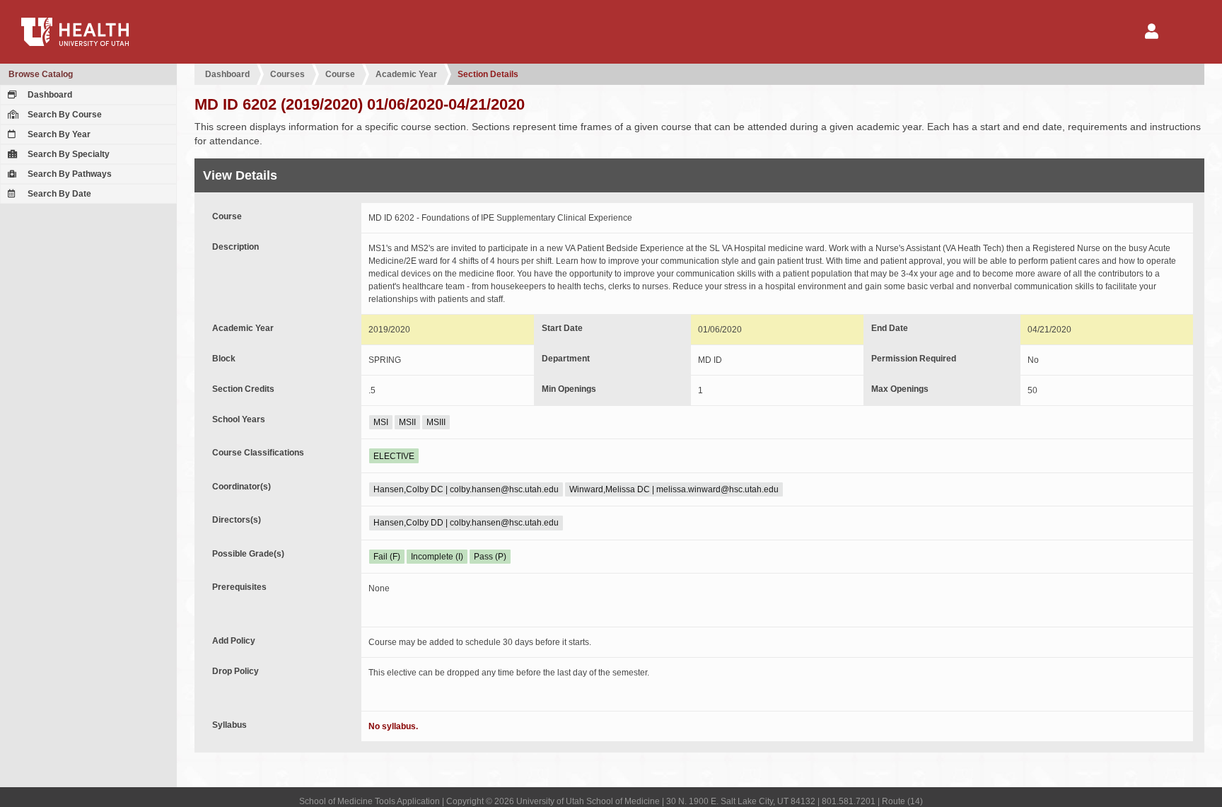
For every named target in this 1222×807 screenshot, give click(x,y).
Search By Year (58, 134)
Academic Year (406, 74)
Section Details (488, 74)
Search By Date (58, 194)
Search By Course (63, 115)
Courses (287, 74)
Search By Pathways (68, 174)
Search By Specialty (67, 154)
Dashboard (48, 95)
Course (340, 74)
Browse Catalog (40, 74)
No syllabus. (393, 726)
